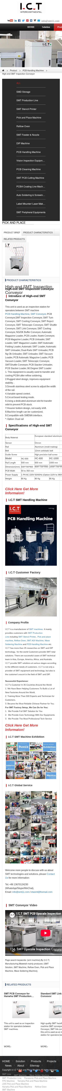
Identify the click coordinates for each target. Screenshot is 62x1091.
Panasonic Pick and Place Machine (40, 1078)
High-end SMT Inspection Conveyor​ (18, 73)
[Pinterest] (27, 20)
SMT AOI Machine (35, 640)
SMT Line (6, 1074)
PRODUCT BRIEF (12, 232)
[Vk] (31, 20)
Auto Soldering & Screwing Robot (31, 195)
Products (36, 1061)
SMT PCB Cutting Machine (30, 177)
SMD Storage (23, 91)
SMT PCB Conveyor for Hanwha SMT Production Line (17, 996)
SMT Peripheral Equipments (30, 212)
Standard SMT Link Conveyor (51, 995)
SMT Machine (20, 1075)
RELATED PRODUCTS (18, 984)
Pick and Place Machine (28, 117)
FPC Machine (8, 1080)
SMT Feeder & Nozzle (27, 134)
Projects (51, 1061)
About (20, 1065)
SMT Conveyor (38, 314)
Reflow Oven (23, 126)
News (8, 1065)
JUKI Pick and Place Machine (15, 1083)
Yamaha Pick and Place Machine (32, 1080)
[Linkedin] (15, 20)
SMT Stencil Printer (26, 109)
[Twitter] (23, 20)
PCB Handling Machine (33, 70)
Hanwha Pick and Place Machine (17, 1086)
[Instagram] (35, 20)
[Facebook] (19, 20)
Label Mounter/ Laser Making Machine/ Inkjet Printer (31, 203)
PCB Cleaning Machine (28, 169)
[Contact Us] (38, 20)
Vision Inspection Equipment (31, 160)
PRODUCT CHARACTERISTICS (38, 232)
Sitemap (34, 1065)
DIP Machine (23, 143)
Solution (46, 27)
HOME (31, 27)
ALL (18, 83)
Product (13, 70)
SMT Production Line (27, 100)
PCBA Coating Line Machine (31, 186)
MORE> (7, 1046)
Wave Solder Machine (39, 1075)
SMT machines (36, 629)
